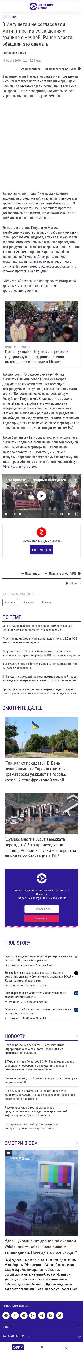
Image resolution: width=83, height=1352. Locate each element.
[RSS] (50, 1315)
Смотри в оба (21, 1143)
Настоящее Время (14, 53)
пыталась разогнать (39, 261)
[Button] (31, 69)
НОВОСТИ (15, 1036)
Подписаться (41, 550)
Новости (9, 17)
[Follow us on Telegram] (41, 1315)
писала (27, 281)
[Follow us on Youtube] (24, 1315)
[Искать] (65, 1347)
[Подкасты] (59, 1315)
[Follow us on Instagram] (32, 1315)
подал (33, 193)
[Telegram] (42, 1347)
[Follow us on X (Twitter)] (15, 1315)
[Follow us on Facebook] (6, 1315)
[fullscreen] (77, 514)
